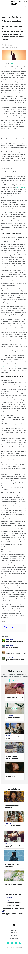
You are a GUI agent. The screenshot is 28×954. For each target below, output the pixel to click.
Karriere (14, 932)
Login (13, 1)
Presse (14, 933)
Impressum (14, 935)
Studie (8, 212)
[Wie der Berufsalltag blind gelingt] (14, 728)
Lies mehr (13, 680)
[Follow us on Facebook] (8, 943)
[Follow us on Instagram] (20, 943)
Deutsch (18, 1)
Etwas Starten (9, 897)
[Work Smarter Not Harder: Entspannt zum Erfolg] (14, 796)
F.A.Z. (18, 276)
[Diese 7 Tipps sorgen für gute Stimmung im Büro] (14, 836)
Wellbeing (3, 621)
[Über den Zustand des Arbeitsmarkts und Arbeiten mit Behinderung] (14, 747)
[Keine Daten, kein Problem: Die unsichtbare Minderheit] (14, 688)
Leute (7, 651)
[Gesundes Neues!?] (14, 767)
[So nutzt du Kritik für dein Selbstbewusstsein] (14, 855)
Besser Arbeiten (9, 639)
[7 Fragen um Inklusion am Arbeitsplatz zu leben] (14, 708)
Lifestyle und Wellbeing (7, 14)
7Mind (11, 63)
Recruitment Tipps (9, 715)
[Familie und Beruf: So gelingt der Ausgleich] (14, 816)
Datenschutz (14, 938)
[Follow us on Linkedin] (16, 943)
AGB (14, 937)
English (24, 1)
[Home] (14, 4)
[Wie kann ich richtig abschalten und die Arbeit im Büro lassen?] (14, 875)
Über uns (14, 930)
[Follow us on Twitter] (12, 943)
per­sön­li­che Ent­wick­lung (9, 366)
